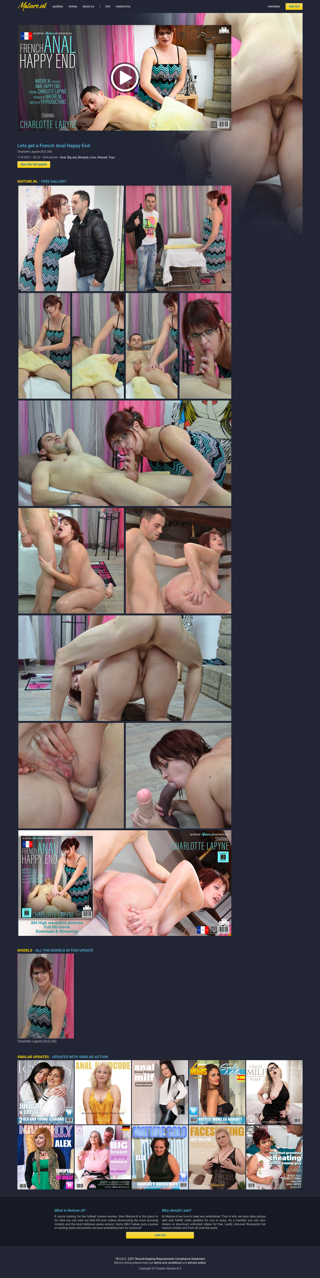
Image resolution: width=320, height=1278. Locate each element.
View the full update (34, 164)
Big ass (72, 157)
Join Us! (294, 6)
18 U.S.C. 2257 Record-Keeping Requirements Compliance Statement (160, 1259)
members (274, 6)
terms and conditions (167, 1262)
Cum (93, 157)
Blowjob (83, 157)
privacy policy (197, 1262)
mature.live (123, 6)
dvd (107, 6)
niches (73, 6)
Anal (63, 157)
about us (88, 6)
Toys (112, 157)
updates (57, 6)
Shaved (102, 157)
